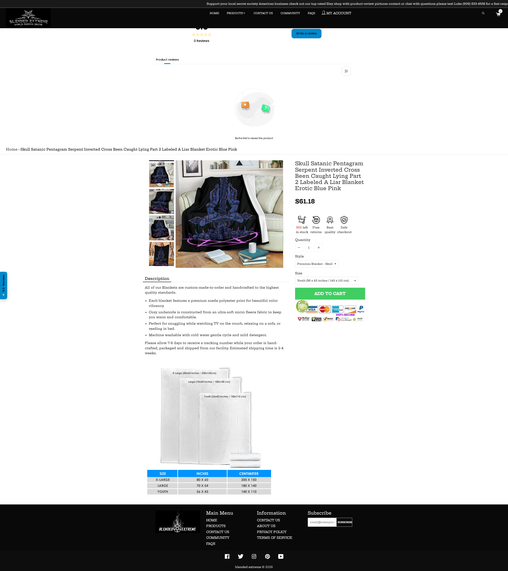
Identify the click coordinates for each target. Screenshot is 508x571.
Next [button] (162, 261)
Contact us (217, 532)
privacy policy (272, 532)
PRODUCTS (235, 13)
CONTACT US (263, 13)
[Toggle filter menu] (346, 71)
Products (216, 526)
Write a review (306, 33)
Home (11, 149)
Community (217, 538)
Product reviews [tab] (167, 60)
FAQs (210, 544)
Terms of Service (274, 538)
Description (157, 278)
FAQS (311, 13)
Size (298, 273)
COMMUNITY (290, 13)
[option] (161, 175)
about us (266, 526)
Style (299, 256)
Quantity (302, 240)
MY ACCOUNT (338, 13)
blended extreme (248, 567)
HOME (214, 13)
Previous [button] (162, 164)
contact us (268, 520)
